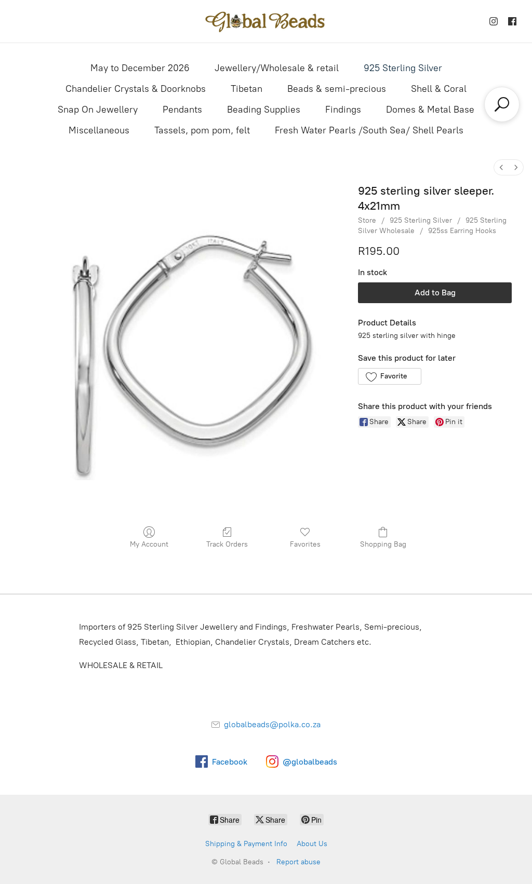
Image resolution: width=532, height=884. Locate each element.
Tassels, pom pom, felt (202, 130)
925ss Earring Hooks (462, 230)
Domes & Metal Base (430, 109)
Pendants (182, 109)
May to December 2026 (140, 68)
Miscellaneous (99, 130)
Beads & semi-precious (336, 88)
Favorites (305, 544)
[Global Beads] (266, 21)
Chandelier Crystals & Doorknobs (135, 88)
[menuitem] (501, 167)
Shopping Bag (383, 544)
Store (367, 220)
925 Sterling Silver (403, 68)
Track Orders (227, 544)
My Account (149, 544)
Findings (343, 109)
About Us (312, 843)
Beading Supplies (263, 109)
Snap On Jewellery (98, 109)
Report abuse (298, 862)
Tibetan (246, 88)
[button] (389, 376)
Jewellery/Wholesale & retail (277, 68)
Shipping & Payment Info (246, 843)
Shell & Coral (439, 88)
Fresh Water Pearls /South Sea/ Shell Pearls (369, 130)
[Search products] (502, 104)
